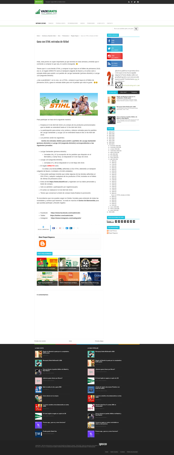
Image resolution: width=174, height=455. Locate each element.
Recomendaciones (73, 23)
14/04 (113, 184)
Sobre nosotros (114, 452)
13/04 (113, 186)
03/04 (113, 201)
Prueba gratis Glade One (50, 431)
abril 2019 (113, 159)
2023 (110, 137)
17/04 (113, 179)
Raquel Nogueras (113, 233)
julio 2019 (113, 154)
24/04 (113, 169)
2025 (110, 133)
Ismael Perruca (113, 230)
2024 (110, 135)
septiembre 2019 (114, 150)
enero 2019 (113, 210)
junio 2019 (113, 156)
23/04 (113, 171)
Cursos (82, 23)
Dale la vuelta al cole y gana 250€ (52, 387)
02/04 (113, 203)
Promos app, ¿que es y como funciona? (54, 422)
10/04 (113, 191)
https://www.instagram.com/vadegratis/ (66, 218)
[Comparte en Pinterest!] (60, 228)
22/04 (113, 173)
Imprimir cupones (41, 23)
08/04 (113, 196)
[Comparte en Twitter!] (67, 228)
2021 (110, 140)
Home (106, 452)
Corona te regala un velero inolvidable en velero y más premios (107, 423)
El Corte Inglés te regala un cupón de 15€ (54, 413)
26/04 (113, 166)
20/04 (113, 174)
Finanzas (50, 23)
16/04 (113, 181)
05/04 (113, 198)
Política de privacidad (132, 452)
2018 (110, 212)
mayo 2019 (113, 157)
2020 (110, 142)
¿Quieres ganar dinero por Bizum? (52, 378)
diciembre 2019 (114, 145)
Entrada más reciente (40, 341)
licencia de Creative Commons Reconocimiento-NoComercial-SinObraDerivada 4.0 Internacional (71, 446)
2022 (110, 138)
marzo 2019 (113, 207)
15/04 (113, 183)
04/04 (113, 200)
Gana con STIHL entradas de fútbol (120, 195)
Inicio (70, 341)
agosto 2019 (113, 152)
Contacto (110, 23)
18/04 (113, 178)
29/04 (113, 162)
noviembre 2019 (114, 147)
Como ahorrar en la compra (50, 396)
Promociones (91, 23)
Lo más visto (100, 23)
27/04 (113, 164)
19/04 (113, 176)
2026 (110, 132)
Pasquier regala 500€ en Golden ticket (55, 2)
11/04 (113, 190)
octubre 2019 (113, 149)
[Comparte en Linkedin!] (71, 228)
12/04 (113, 188)
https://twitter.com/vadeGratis (61, 215)
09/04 (113, 193)
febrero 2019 (113, 208)
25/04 (113, 168)
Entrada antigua (99, 341)
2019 (110, 144)
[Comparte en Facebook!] (53, 228)
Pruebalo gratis (60, 23)
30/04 (113, 161)
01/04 (113, 205)
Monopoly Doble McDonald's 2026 (52, 360)
